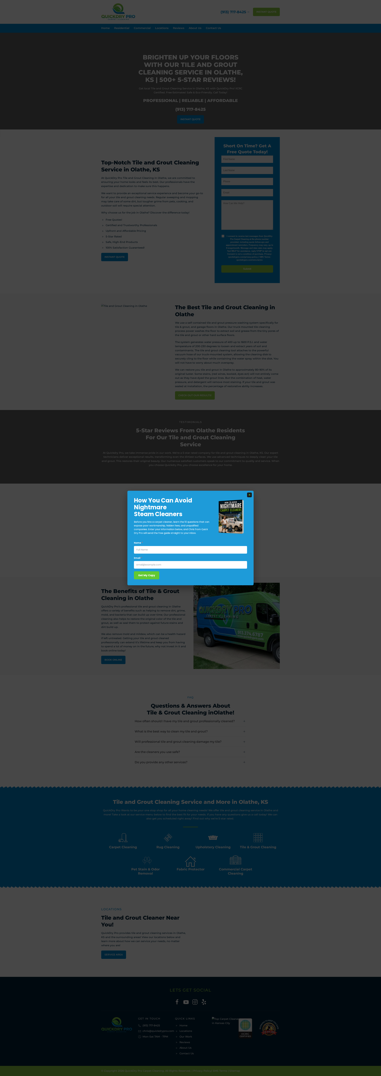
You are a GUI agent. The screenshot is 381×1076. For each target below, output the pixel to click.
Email (138, 558)
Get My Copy (146, 575)
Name (138, 542)
